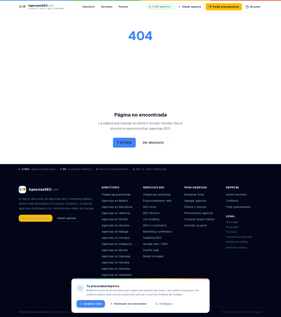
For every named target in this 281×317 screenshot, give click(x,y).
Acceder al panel (195, 225)
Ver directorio (153, 142)
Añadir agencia (191, 6)
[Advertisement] (140, 81)
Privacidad (232, 227)
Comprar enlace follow (199, 219)
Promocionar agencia (198, 213)
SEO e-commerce (154, 225)
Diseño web (151, 250)
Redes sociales (153, 256)
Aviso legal (232, 222)
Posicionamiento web (157, 201)
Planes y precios (195, 207)
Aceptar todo (93, 303)
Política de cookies (237, 242)
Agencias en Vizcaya (116, 238)
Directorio (88, 6)
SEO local (149, 207)
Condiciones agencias (239, 237)
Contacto (232, 201)
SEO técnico (151, 213)
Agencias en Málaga (115, 231)
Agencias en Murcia (115, 250)
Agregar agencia (195, 201)
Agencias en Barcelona (117, 207)
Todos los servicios (157, 194)
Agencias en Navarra (115, 262)
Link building (151, 219)
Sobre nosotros (236, 194)
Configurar (166, 303)
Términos (231, 232)
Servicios (107, 6)
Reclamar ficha (194, 194)
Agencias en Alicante (115, 225)
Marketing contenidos (157, 231)
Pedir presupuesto (226, 6)
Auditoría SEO (152, 238)
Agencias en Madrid (115, 201)
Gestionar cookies (236, 247)
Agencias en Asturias (116, 268)
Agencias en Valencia (116, 213)
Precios (123, 6)
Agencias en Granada (116, 256)
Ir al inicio (124, 142)
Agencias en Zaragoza (117, 244)
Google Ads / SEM (155, 244)
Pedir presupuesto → (36, 218)
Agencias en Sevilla (115, 219)
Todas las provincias (116, 194)
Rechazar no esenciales (130, 303)
